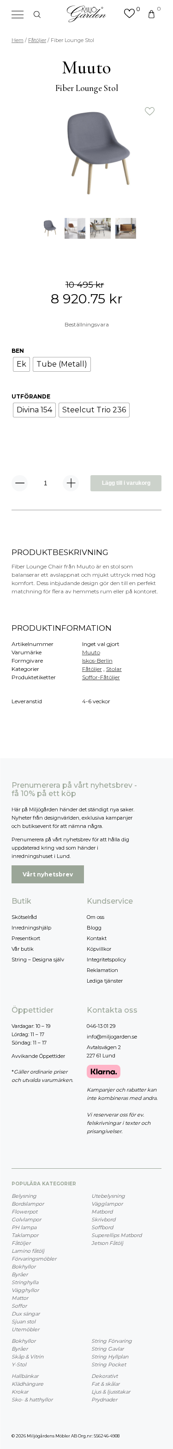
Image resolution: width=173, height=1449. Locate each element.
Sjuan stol (24, 1321)
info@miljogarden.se (112, 1036)
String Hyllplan (109, 1356)
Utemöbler (25, 1329)
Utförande (31, 396)
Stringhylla (25, 1282)
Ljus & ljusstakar (110, 1392)
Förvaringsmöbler (34, 1259)
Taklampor (25, 1235)
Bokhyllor (24, 1266)
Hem (18, 40)
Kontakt (97, 938)
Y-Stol (19, 1364)
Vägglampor (107, 1204)
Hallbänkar (25, 1376)
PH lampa (24, 1227)
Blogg (94, 927)
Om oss (95, 917)
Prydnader (104, 1399)
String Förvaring (111, 1341)
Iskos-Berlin (97, 660)
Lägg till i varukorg (126, 483)
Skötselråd (24, 917)
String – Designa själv (38, 959)
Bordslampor (28, 1204)
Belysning (24, 1196)
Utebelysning (108, 1196)
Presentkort (26, 938)
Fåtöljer (37, 40)
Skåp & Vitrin (27, 1356)
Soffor (19, 1306)
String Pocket (108, 1364)
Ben (18, 350)
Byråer (20, 1274)
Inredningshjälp (31, 927)
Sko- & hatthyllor (32, 1399)
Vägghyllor (25, 1290)
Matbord (102, 1211)
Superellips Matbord (116, 1235)
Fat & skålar (105, 1384)
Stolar (114, 668)
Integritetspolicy (106, 959)
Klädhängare (27, 1384)
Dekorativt (104, 1376)
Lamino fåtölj (28, 1251)
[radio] (21, 364)
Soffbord (102, 1227)
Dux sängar (26, 1313)
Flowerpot (24, 1211)
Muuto (91, 652)
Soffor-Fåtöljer (101, 677)
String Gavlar (107, 1349)
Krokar (20, 1392)
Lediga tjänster (105, 981)
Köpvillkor (99, 949)
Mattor (20, 1298)
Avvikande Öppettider (38, 1056)
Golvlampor (26, 1219)
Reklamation (102, 970)
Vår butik (23, 949)
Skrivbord (103, 1219)
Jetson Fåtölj (107, 1243)
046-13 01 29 (101, 1026)
